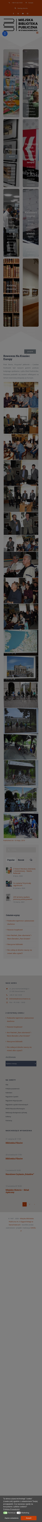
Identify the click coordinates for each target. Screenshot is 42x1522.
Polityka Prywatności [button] (11, 1509)
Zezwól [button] (28, 1518)
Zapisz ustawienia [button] (11, 1518)
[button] (5, 1513)
